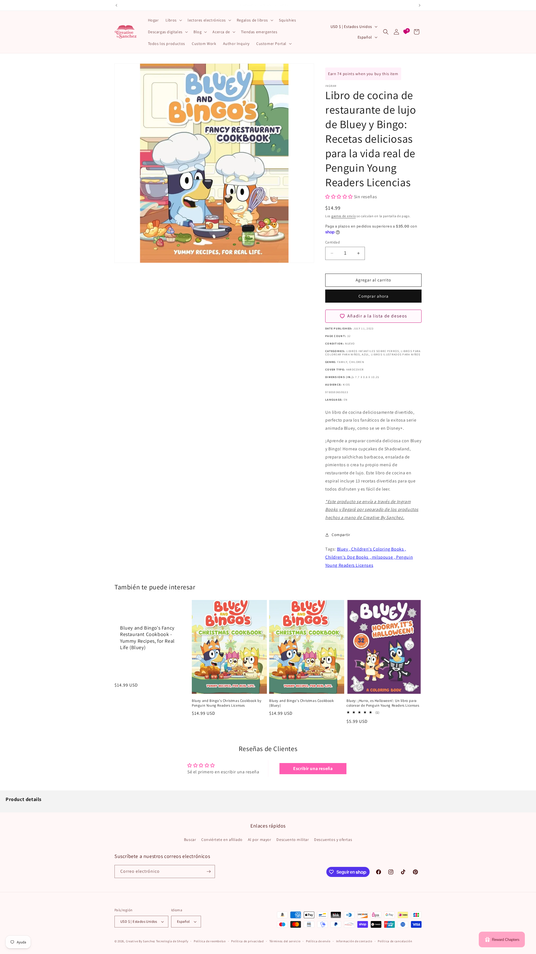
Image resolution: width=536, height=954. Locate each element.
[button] (173, 20)
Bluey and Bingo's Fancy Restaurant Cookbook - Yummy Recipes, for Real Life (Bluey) (147, 637)
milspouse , (384, 557)
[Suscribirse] (208, 871)
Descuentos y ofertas (333, 839)
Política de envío (318, 941)
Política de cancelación (395, 941)
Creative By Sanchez (140, 941)
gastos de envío (343, 216)
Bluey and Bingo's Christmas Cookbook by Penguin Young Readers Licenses (226, 703)
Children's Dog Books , (348, 557)
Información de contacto (354, 941)
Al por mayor (259, 839)
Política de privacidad (247, 941)
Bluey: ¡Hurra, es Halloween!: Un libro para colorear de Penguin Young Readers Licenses (382, 703)
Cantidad (332, 242)
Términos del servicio (285, 941)
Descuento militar (292, 839)
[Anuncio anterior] (116, 5)
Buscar (190, 839)
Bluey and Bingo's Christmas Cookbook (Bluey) (301, 703)
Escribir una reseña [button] (312, 768)
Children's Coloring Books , (378, 549)
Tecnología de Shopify (172, 941)
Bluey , (344, 549)
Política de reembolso (210, 941)
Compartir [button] (341, 534)
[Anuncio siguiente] (419, 5)
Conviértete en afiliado (222, 839)
